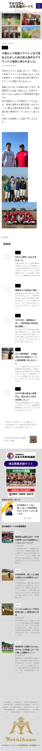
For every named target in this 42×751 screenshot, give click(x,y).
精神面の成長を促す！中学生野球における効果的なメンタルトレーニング (27, 540)
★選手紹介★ (8, 704)
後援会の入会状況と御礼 (26, 290)
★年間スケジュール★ (31, 707)
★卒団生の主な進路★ (22, 704)
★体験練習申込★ (24, 709)
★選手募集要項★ (9, 709)
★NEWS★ (17, 702)
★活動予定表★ (16, 707)
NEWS (6, 237)
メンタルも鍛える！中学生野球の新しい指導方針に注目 (27, 612)
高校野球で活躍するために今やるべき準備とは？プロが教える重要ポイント (27, 649)
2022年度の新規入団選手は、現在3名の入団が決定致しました (25, 396)
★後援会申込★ (15, 712)
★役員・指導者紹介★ (31, 702)
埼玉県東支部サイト (21, 463)
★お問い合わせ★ (29, 712)
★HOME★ (7, 702)
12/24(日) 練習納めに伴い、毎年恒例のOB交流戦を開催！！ (26, 323)
